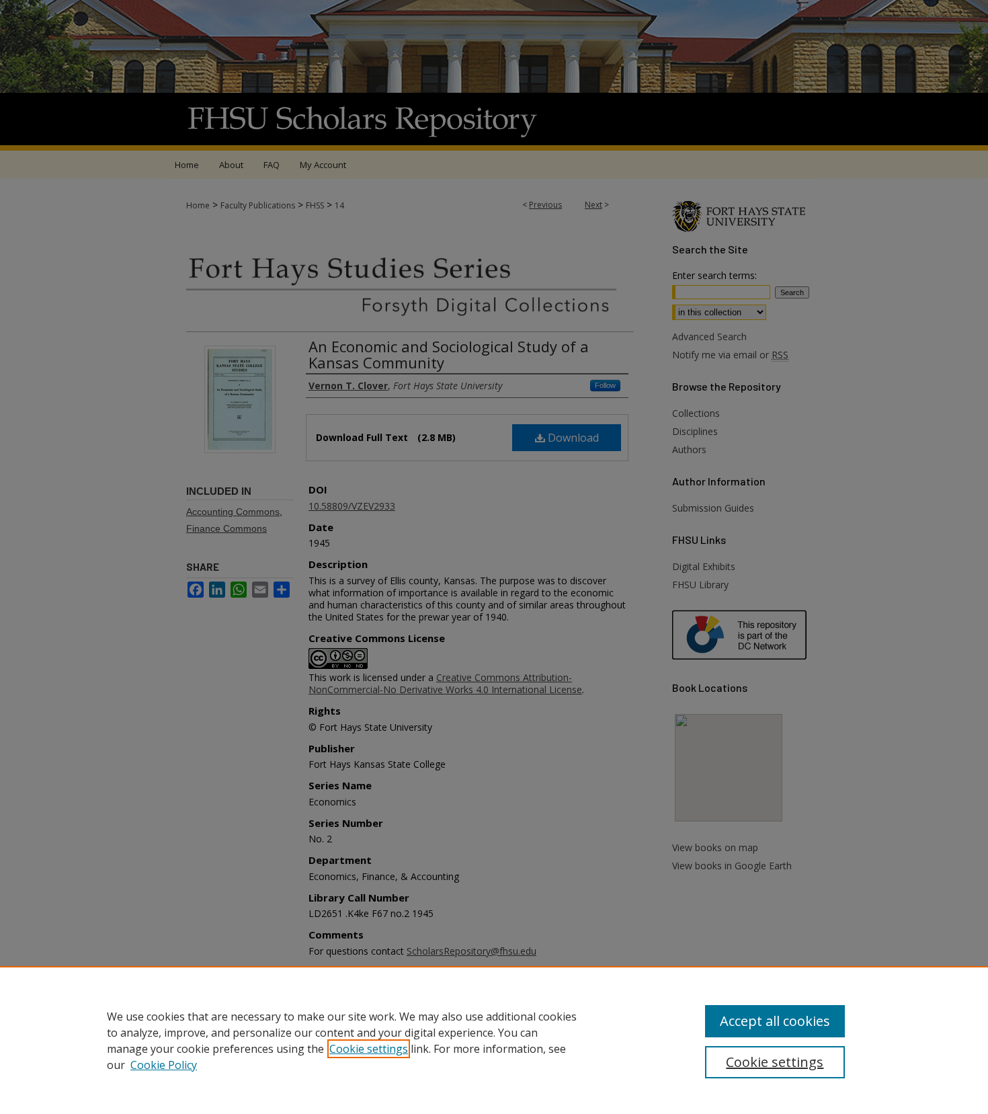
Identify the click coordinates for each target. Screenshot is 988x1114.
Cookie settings (368, 1048)
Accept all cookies (775, 1021)
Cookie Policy (163, 1065)
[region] (494, 1040)
